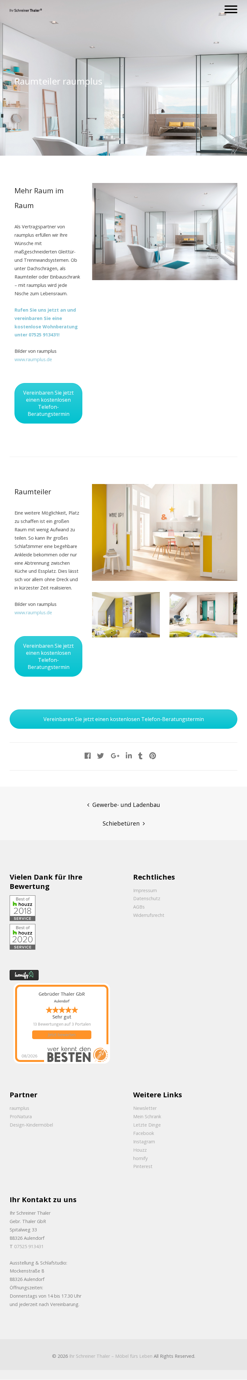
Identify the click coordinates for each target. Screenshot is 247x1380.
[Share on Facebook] (88, 755)
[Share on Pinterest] (152, 755)
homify (140, 1158)
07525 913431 (29, 1246)
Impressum (145, 890)
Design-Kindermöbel (31, 1125)
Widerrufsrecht (148, 915)
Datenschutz (146, 898)
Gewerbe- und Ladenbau (126, 805)
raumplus (19, 1108)
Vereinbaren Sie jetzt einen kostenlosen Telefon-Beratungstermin (48, 403)
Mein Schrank (147, 1116)
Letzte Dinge (147, 1125)
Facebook (143, 1133)
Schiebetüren (121, 823)
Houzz (140, 1150)
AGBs (139, 907)
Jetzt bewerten (62, 1034)
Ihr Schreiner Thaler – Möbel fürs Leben (110, 1356)
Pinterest (142, 1166)
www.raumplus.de (33, 359)
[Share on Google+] (115, 755)
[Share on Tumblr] (140, 755)
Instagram (144, 1141)
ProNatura (21, 1116)
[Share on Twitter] (100, 755)
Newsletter (145, 1108)
